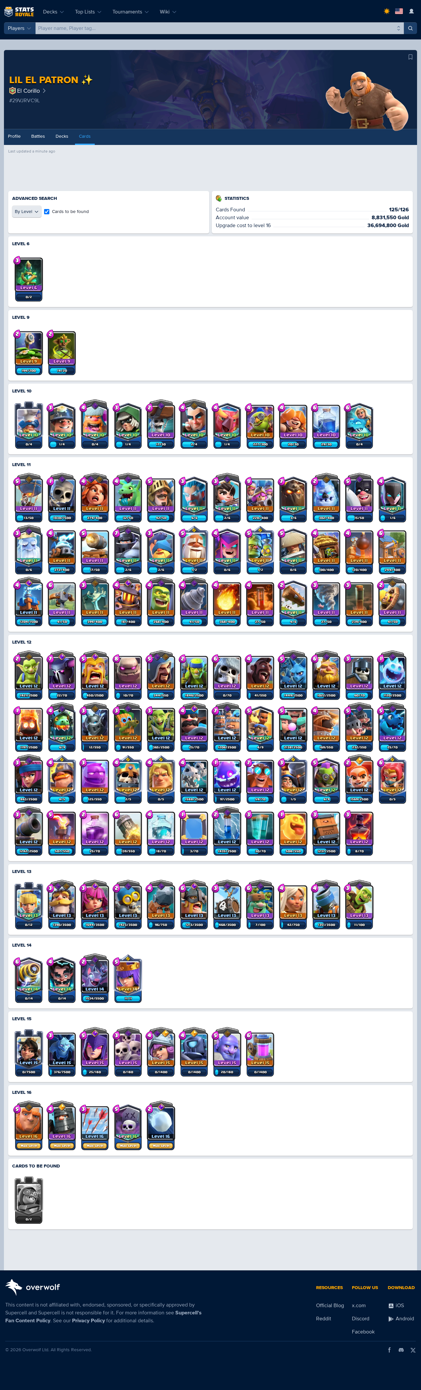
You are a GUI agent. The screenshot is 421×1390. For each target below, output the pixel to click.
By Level (23, 211)
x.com (359, 1305)
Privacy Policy (88, 1320)
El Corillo (28, 90)
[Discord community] (401, 1350)
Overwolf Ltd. (35, 1350)
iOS (399, 1305)
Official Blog (330, 1305)
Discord (360, 1318)
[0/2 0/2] (28, 1195)
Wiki (165, 12)
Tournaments (127, 12)
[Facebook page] (389, 1350)
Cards (85, 136)
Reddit (323, 1318)
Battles (38, 136)
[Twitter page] (413, 1350)
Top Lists (85, 12)
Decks (50, 12)
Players (16, 28)
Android (404, 1318)
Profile (14, 136)
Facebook (363, 1332)
